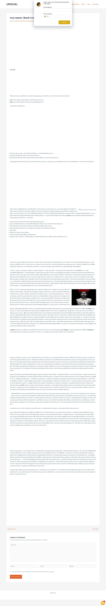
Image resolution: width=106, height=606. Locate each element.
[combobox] (47, 16)
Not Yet (52, 22)
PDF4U (83, 4)
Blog (88, 4)
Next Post (96, 529)
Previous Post (11, 529)
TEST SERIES (95, 4)
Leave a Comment (15, 21)
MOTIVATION (75, 4)
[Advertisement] (53, 35)
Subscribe (64, 22)
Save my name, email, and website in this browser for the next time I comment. (33, 571)
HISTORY (23, 21)
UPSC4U (11, 4)
